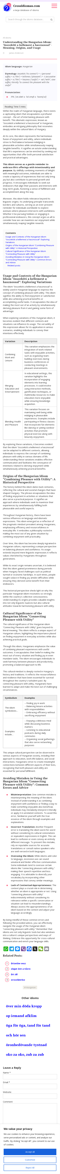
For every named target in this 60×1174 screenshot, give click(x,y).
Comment (8, 1101)
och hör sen (16, 1035)
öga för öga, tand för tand (28, 1025)
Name (7, 1072)
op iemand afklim (21, 1015)
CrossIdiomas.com (26, 6)
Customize (30, 1159)
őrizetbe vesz (18, 963)
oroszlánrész (18, 979)
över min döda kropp (24, 1006)
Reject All (30, 1167)
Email (6, 1082)
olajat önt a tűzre (20, 968)
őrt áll (14, 974)
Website (7, 1092)
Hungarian (31, 987)
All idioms (7, 38)
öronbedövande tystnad (26, 1044)
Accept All (30, 1151)
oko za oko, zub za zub (25, 1054)
